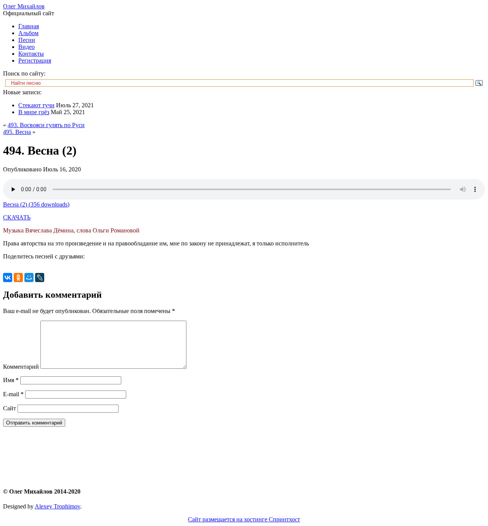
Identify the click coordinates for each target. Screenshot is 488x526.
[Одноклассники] (18, 277)
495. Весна (17, 132)
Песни (26, 40)
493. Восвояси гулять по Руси (46, 125)
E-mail (13, 394)
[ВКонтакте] (7, 277)
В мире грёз (33, 112)
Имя (11, 380)
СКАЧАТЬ (16, 217)
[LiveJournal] (39, 277)
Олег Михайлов (24, 6)
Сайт (9, 408)
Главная (28, 26)
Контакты (31, 53)
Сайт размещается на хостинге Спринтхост (244, 519)
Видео (26, 47)
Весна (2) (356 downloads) (36, 204)
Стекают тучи (36, 105)
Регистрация (34, 60)
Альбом (28, 33)
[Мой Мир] (29, 277)
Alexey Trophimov (57, 506)
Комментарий (21, 366)
